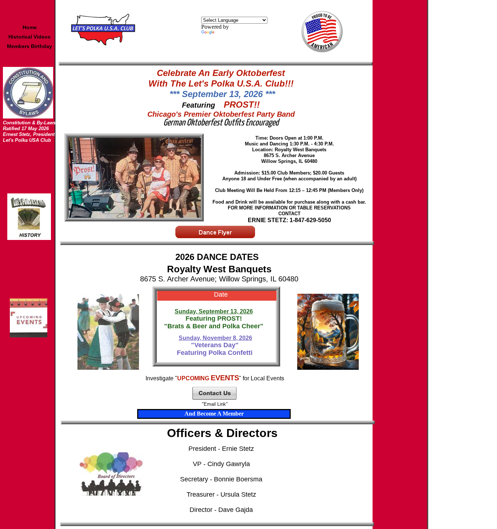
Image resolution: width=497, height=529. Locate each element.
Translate (226, 33)
